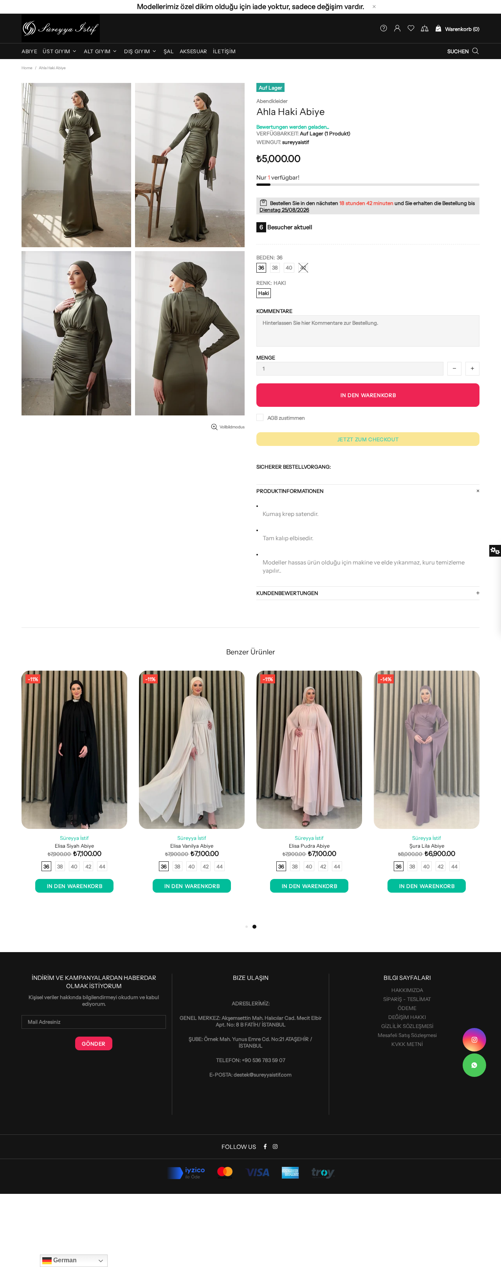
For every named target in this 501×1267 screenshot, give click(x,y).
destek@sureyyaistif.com (263, 1074)
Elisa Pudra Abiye (309, 846)
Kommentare (274, 311)
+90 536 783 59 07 (263, 1060)
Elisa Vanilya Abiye (191, 846)
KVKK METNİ (407, 1044)
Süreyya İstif (74, 838)
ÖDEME (407, 1008)
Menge (265, 357)
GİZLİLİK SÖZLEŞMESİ (407, 1026)
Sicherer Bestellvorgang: (293, 467)
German (64, 1260)
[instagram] (474, 1039)
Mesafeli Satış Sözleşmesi (407, 1035)
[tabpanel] (309, 789)
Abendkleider (272, 101)
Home (27, 67)
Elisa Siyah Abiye (74, 846)
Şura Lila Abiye (426, 846)
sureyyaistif (61, 28)
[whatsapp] (474, 1065)
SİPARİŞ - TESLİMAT (407, 999)
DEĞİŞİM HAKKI (407, 1017)
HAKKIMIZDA (407, 990)
